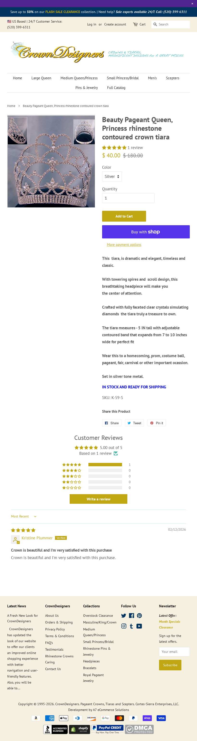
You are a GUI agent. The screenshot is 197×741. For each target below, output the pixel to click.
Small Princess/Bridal (123, 78)
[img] (23, 530)
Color (106, 167)
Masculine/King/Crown (100, 622)
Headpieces (91, 661)
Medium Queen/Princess (79, 78)
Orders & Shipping (59, 622)
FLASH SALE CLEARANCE (62, 12)
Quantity (109, 189)
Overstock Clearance (98, 615)
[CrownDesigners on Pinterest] (139, 616)
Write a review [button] (99, 499)
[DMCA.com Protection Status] (139, 732)
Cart (143, 24)
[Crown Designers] (55, 732)
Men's (152, 78)
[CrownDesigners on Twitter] (123, 616)
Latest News (16, 606)
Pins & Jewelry (86, 87)
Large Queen (41, 78)
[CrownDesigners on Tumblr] (131, 627)
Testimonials (54, 649)
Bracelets (89, 668)
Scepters (172, 78)
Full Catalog (116, 87)
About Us (52, 615)
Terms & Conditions (59, 636)
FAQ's (49, 642)
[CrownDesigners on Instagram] (123, 627)
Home (17, 78)
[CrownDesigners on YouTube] (139, 627)
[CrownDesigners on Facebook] (131, 616)
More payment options (124, 244)
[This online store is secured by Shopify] (79, 732)
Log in (91, 24)
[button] (115, 147)
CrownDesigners (67, 704)
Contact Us (53, 668)
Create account (115, 24)
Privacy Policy (55, 629)
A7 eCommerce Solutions (111, 709)
